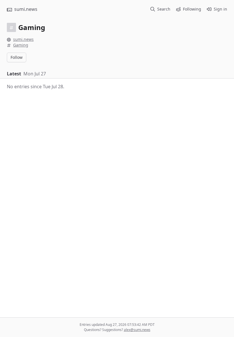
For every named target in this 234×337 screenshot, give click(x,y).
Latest (14, 74)
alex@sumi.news (137, 329)
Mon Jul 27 (34, 74)
